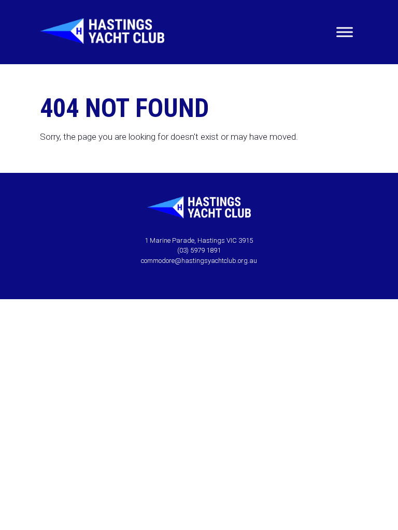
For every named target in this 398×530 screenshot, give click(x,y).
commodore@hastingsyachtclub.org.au (199, 260)
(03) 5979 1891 (199, 250)
